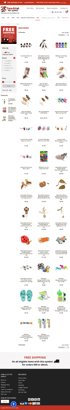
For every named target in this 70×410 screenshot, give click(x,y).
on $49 (14, 2)
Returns (3, 387)
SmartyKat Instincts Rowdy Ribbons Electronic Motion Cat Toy (43, 225)
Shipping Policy (5, 385)
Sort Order (65, 32)
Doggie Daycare (23, 387)
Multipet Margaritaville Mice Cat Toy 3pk (61, 280)
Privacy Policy (22, 378)
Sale (37, 17)
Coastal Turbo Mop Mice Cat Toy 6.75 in (43, 140)
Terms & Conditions (7, 389)
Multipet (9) (7, 65)
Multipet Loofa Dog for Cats (61, 56)
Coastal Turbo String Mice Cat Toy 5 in (26, 140)
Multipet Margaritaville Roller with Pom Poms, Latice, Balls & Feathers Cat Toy (44, 337)
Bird (13, 17)
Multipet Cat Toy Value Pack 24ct (44, 168)
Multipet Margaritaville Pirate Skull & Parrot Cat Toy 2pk (43, 281)
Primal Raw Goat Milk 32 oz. (11, 100)
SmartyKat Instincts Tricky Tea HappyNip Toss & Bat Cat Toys (61, 252)
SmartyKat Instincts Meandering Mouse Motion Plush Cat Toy (44, 196)
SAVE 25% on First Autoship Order (51, 2)
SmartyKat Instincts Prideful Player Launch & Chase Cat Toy (26, 225)
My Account (40, 8)
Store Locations (52, 8)
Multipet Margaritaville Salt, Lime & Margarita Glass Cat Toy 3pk (43, 309)
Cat (8, 17)
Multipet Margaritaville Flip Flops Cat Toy (26, 308)
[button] (13, 404)
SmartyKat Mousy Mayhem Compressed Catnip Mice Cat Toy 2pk (61, 197)
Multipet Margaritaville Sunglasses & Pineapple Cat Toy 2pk (61, 309)
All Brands (64, 17)
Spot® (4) (7, 70)
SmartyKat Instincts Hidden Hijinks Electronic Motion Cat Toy (61, 169)
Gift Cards (4, 394)
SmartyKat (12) (8, 68)
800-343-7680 (58, 12)
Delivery (29, 2)
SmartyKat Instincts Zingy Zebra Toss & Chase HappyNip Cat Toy (44, 58)
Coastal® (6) (8, 61)
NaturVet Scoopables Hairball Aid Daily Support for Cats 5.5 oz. (12, 117)
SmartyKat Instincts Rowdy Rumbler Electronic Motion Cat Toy (26, 253)
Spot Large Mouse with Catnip (44, 112)
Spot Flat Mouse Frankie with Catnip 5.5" (26, 113)
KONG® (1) (7, 63)
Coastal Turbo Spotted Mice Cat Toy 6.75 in (61, 141)
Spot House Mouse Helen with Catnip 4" (61, 84)
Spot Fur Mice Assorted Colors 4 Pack (44, 85)
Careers (3, 382)
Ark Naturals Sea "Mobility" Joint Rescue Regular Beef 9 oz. (12, 109)
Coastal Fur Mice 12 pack (26, 56)
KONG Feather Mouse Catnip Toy (26, 84)
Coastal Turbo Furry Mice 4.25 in (26, 168)
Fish (18, 17)
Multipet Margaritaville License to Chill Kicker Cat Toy (26, 336)
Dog (3, 17)
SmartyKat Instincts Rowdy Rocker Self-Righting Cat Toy (61, 224)
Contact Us (64, 8)
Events (20, 383)
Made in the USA (6, 392)
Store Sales (21, 380)
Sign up (5, 401)
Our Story (30, 8)
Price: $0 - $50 (6, 90)
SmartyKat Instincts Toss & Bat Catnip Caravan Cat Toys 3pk (26, 280)
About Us (3, 380)
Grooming (21, 390)
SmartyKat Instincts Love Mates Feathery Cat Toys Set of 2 (26, 196)
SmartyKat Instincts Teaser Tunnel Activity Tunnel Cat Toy (44, 253)
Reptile (23, 17)
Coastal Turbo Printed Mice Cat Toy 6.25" (61, 112)
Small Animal (30, 17)
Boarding (21, 385)
